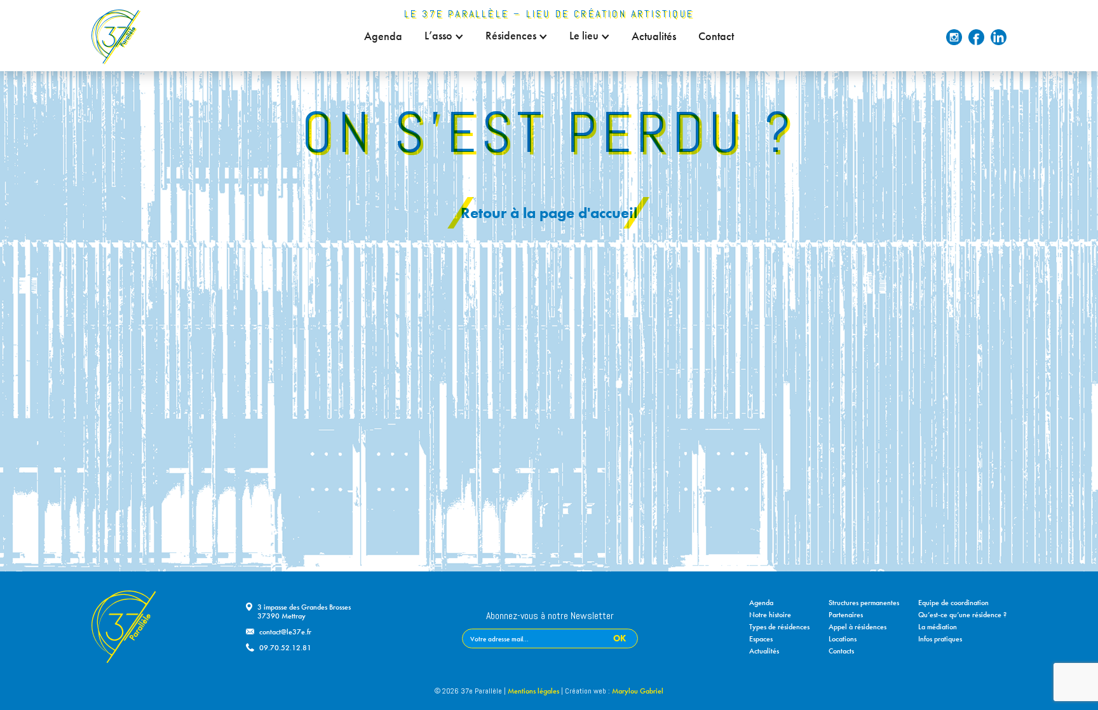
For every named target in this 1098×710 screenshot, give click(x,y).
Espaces (761, 638)
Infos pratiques (940, 638)
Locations (843, 638)
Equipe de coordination (953, 602)
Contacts (841, 650)
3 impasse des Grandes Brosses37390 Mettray (304, 611)
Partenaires (846, 614)
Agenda (383, 36)
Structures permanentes (864, 602)
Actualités (654, 36)
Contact (716, 36)
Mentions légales (533, 690)
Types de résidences (779, 626)
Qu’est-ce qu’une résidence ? (962, 614)
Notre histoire (770, 614)
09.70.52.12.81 (285, 647)
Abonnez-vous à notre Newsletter (550, 616)
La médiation (937, 626)
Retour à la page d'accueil (549, 213)
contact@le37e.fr (285, 631)
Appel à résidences (857, 626)
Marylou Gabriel (637, 690)
